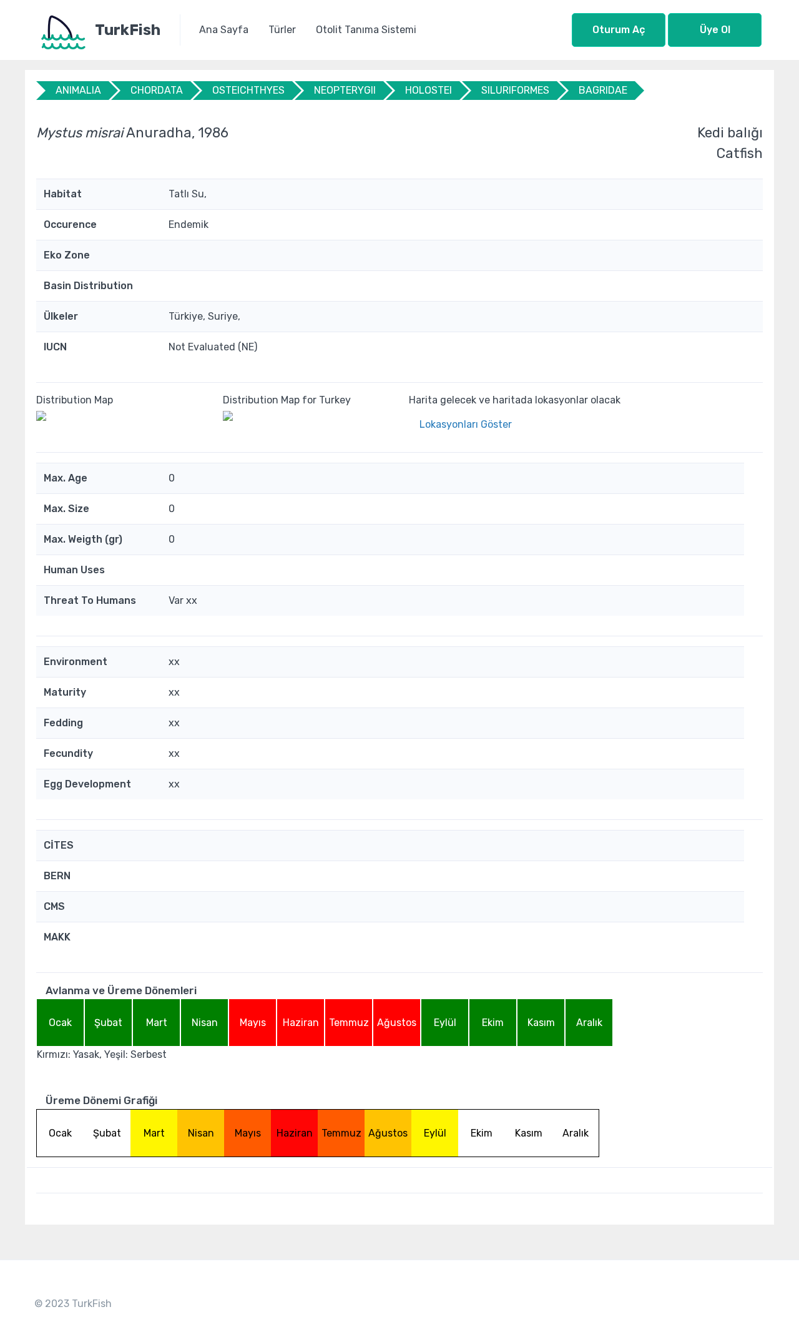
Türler (282, 30)
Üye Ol (715, 30)
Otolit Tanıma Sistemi (366, 30)
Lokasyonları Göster (465, 424)
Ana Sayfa (223, 30)
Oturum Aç (618, 30)
